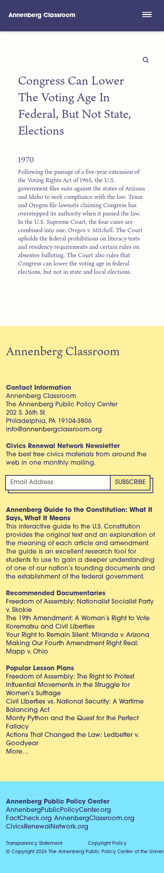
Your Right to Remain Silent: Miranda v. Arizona (77, 635)
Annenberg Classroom (42, 16)
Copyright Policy (107, 843)
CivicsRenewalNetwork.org (47, 827)
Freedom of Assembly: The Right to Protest (70, 677)
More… (17, 752)
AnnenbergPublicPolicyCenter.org (58, 810)
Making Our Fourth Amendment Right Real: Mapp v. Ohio (72, 647)
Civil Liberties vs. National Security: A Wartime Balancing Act (75, 706)
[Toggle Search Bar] (106, 15)
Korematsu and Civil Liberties (50, 627)
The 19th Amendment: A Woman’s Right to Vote (78, 618)
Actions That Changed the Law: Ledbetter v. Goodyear (72, 739)
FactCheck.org (29, 818)
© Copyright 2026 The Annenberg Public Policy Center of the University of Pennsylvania (85, 852)
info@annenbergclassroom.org (54, 430)
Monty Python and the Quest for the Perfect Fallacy (72, 722)
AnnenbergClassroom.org (94, 818)
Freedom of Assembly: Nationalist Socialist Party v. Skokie (80, 606)
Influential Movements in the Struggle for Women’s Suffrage (68, 689)
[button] (147, 15)
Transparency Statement (34, 843)
